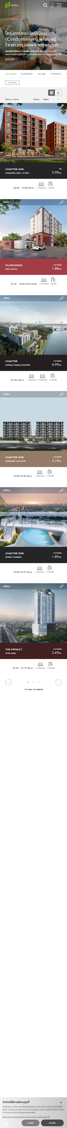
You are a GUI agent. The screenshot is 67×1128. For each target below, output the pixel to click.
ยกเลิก (30, 1123)
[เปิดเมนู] (59, 5)
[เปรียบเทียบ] (62, 106)
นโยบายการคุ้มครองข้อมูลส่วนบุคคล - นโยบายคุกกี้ (26, 1116)
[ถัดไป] (58, 682)
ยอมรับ (52, 1123)
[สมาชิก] (52, 5)
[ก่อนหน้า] (8, 682)
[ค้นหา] (45, 5)
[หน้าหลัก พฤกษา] (11, 4)
